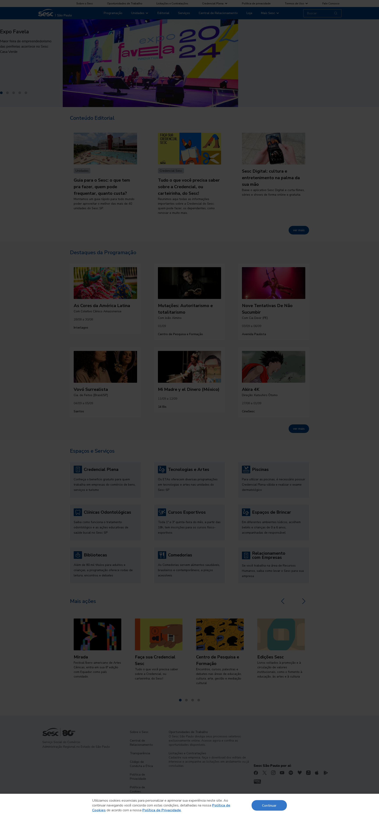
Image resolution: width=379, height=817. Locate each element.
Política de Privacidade (161, 810)
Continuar (269, 805)
